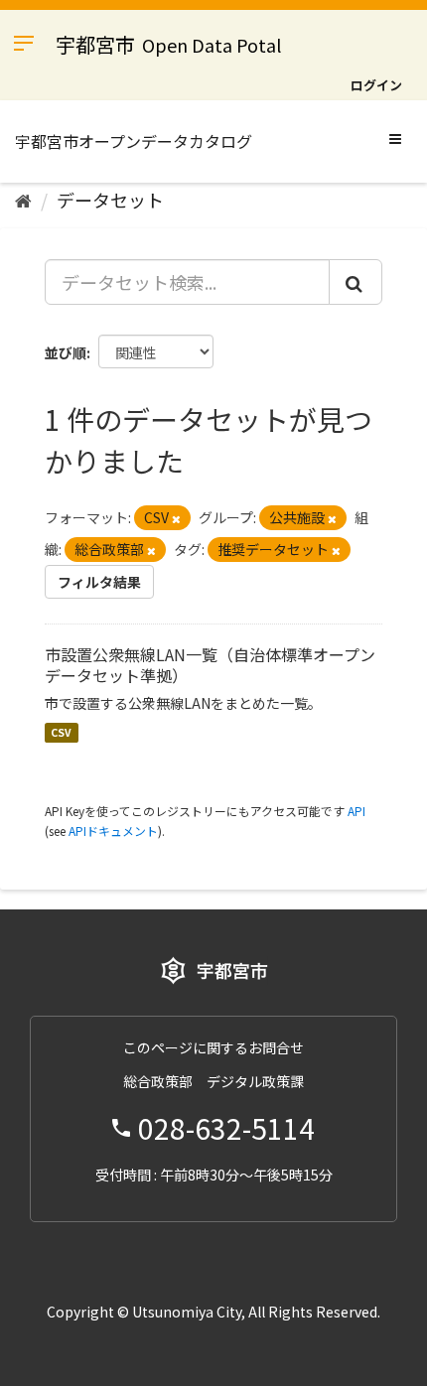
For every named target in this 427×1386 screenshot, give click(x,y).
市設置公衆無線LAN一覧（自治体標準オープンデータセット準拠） (210, 664)
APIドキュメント (113, 830)
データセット (110, 199)
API (356, 810)
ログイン (376, 84)
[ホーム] (23, 199)
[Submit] (355, 282)
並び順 (65, 352)
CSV (61, 732)
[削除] (176, 518)
